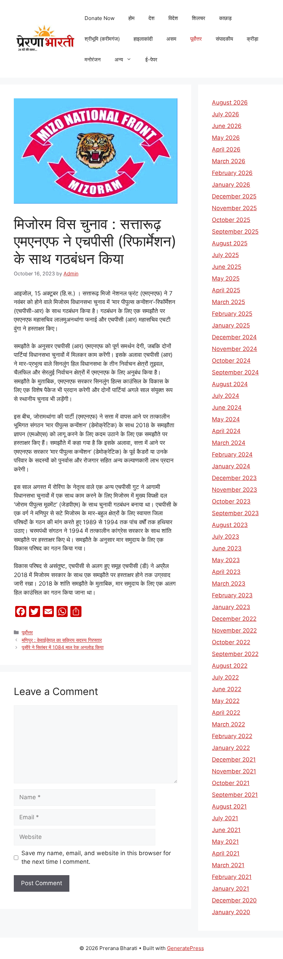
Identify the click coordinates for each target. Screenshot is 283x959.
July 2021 (225, 818)
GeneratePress (185, 948)
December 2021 (234, 759)
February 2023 (232, 595)
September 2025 (235, 231)
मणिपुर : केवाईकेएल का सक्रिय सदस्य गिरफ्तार (62, 640)
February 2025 (232, 313)
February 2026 (232, 172)
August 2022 (229, 665)
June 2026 (227, 126)
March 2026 (228, 161)
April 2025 (226, 290)
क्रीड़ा (252, 39)
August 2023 (230, 524)
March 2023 (228, 583)
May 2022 (226, 700)
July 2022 (225, 677)
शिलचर (198, 18)
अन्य (119, 59)
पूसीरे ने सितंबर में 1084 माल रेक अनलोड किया (63, 647)
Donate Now (100, 18)
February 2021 (232, 876)
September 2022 (235, 653)
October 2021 (231, 783)
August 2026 (230, 102)
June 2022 (226, 689)
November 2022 (234, 630)
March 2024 (228, 442)
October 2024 (231, 360)
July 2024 (225, 395)
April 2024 (226, 431)
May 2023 (226, 560)
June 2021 (226, 829)
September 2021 (235, 794)
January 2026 (231, 184)
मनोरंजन (93, 59)
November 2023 (234, 489)
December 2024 (234, 337)
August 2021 (229, 806)
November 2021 (234, 771)
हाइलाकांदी (143, 39)
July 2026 (225, 114)
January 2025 (231, 325)
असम (171, 39)
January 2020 (231, 912)
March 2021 (228, 865)
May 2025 (226, 278)
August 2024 (230, 384)
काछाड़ (225, 18)
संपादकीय (224, 39)
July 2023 (225, 536)
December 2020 (234, 900)
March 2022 (228, 724)
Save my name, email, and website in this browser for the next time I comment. (96, 857)
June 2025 (226, 266)
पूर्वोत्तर (196, 39)
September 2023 (235, 513)
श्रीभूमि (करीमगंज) (102, 39)
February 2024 (232, 454)
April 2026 (226, 149)
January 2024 (231, 466)
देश (151, 18)
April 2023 (226, 571)
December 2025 (234, 196)
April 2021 (226, 853)
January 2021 (230, 888)
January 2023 (231, 607)
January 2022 (231, 747)
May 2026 (226, 137)
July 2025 (225, 255)
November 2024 (234, 348)
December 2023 (234, 477)
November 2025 (234, 208)
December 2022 (234, 618)
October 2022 (231, 642)
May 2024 (226, 419)
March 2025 (228, 302)
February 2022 (232, 736)
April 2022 (226, 712)
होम (131, 18)
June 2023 (227, 548)
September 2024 (235, 372)
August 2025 (229, 243)
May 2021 (225, 841)
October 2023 (231, 501)
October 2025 (231, 219)
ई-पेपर (151, 59)
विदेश (173, 18)
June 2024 (227, 407)
